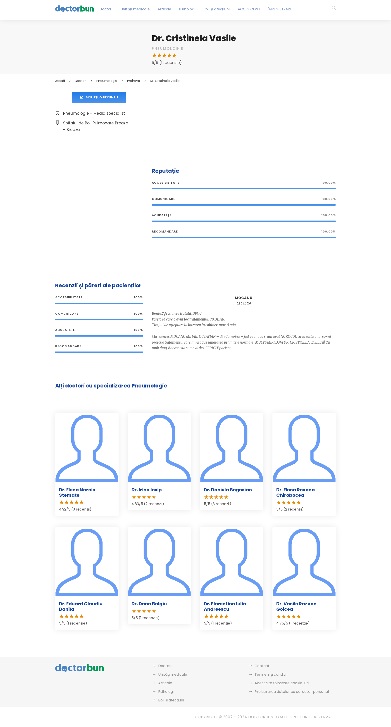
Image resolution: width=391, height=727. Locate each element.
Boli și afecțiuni (216, 9)
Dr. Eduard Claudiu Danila (81, 606)
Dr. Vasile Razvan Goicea (296, 606)
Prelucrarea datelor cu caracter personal (292, 691)
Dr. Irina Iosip (146, 490)
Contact (262, 665)
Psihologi (187, 9)
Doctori (106, 9)
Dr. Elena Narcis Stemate (77, 492)
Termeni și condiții (270, 674)
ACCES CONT (249, 9)
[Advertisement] (244, 123)
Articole (164, 9)
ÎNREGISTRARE (280, 9)
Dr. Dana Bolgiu (149, 604)
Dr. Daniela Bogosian (228, 490)
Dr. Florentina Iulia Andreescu (225, 606)
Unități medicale (135, 9)
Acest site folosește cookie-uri (282, 683)
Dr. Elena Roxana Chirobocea (295, 492)
